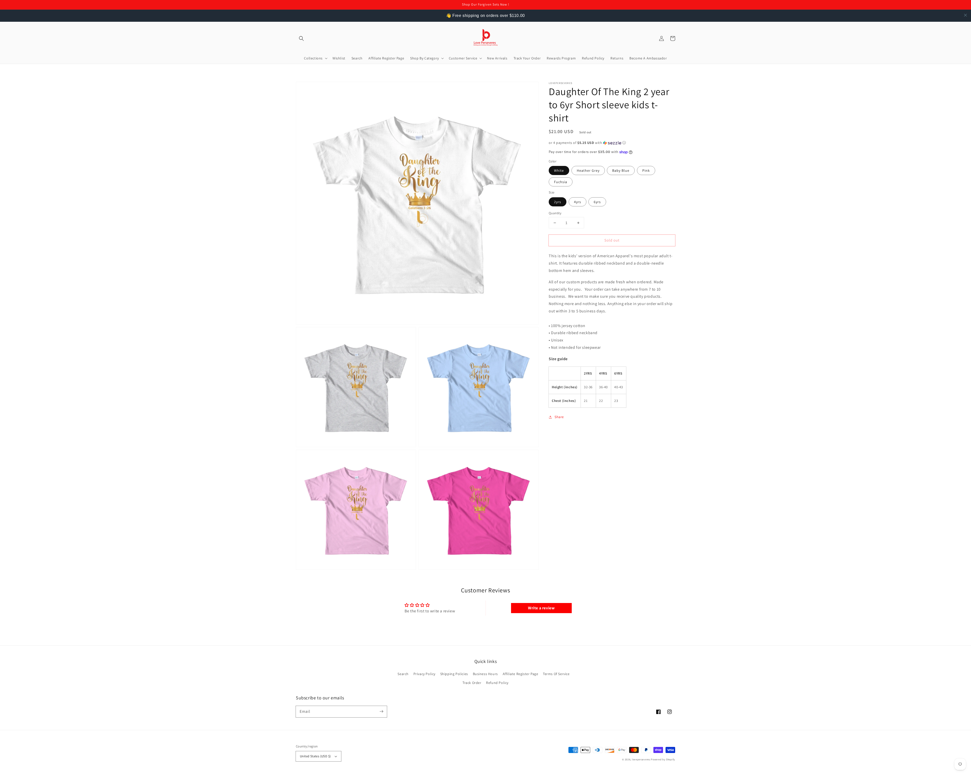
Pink (646, 170)
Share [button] (559, 417)
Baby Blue (620, 170)
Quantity (555, 213)
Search (403, 674)
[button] (301, 38)
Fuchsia (560, 182)
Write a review (541, 608)
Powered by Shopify (663, 759)
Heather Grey (588, 170)
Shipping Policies (454, 674)
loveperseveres (641, 759)
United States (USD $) (315, 756)
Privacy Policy (424, 674)
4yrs (577, 202)
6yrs (597, 202)
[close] (965, 15)
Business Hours (485, 674)
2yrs (557, 202)
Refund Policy (497, 682)
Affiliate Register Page (520, 674)
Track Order (471, 682)
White (559, 170)
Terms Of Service (556, 674)
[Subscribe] (381, 711)
